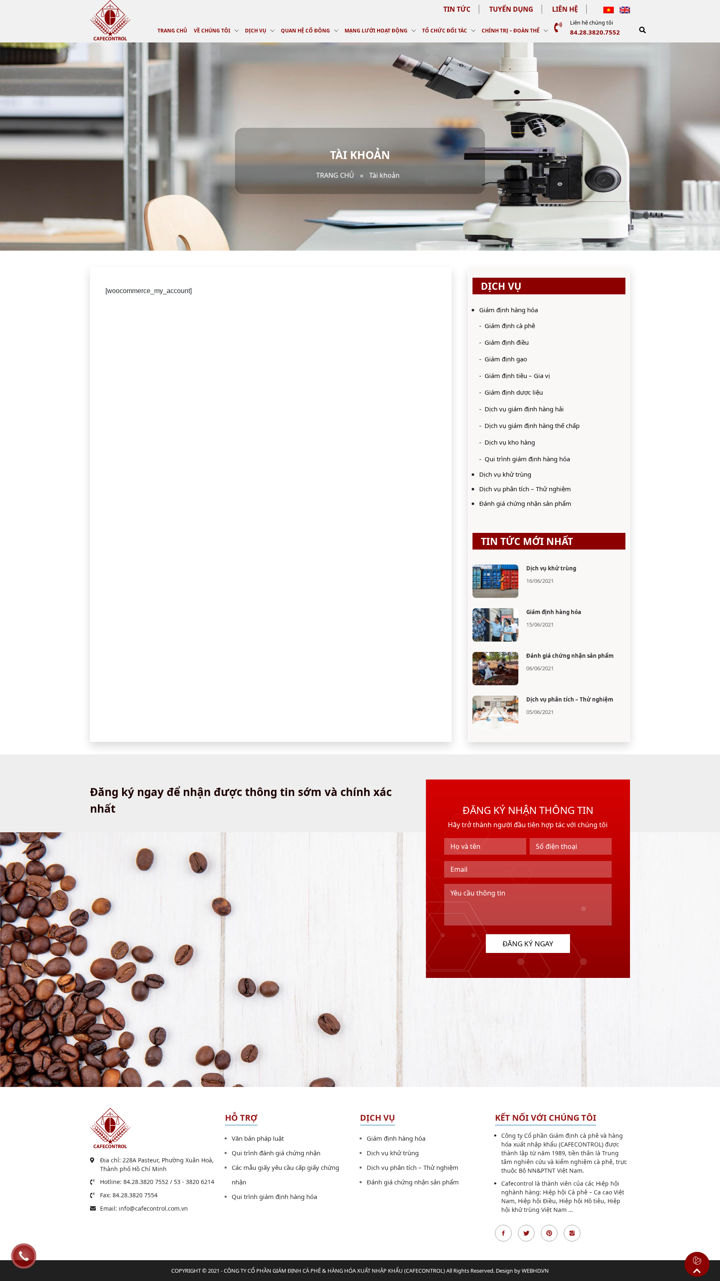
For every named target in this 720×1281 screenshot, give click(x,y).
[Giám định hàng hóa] (495, 624)
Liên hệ (565, 9)
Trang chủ (172, 30)
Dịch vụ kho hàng (510, 442)
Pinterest (549, 1233)
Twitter (526, 1233)
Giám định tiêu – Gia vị (517, 375)
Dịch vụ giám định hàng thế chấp (532, 425)
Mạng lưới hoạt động (376, 30)
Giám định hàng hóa (508, 310)
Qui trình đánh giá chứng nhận (276, 1153)
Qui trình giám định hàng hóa (527, 459)
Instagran (572, 1233)
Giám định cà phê (510, 325)
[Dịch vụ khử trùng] (495, 580)
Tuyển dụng (511, 9)
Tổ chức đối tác (444, 30)
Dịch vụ (255, 30)
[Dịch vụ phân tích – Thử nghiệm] (495, 711)
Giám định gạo (506, 359)
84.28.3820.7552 (595, 32)
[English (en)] (625, 9)
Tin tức (456, 9)
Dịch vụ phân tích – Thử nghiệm (525, 489)
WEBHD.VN (535, 1270)
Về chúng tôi (212, 30)
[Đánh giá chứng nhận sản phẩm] (495, 668)
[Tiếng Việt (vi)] (608, 9)
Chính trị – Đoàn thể (511, 30)
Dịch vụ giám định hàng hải (524, 409)
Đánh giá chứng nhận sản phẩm (525, 503)
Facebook (503, 1233)
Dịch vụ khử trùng (505, 474)
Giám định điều (507, 342)
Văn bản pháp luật (258, 1138)
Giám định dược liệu (514, 392)
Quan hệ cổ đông (305, 30)
